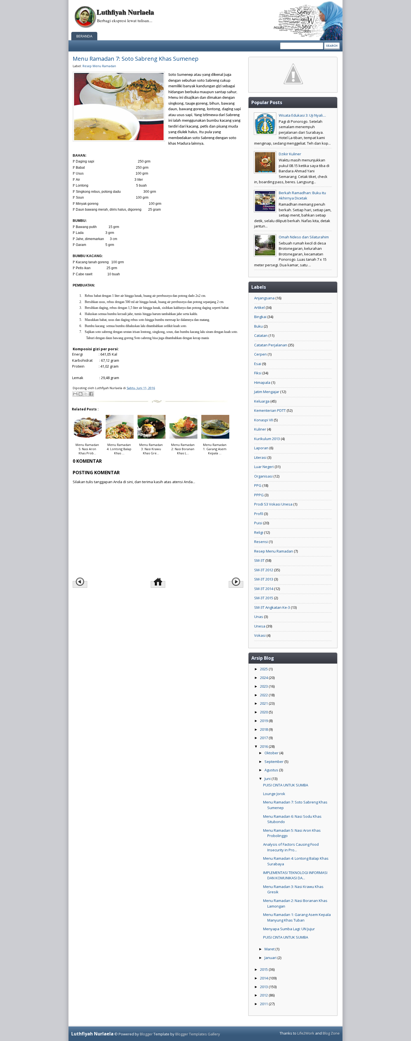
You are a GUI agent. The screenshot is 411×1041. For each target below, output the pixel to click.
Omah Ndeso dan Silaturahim (304, 236)
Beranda (84, 36)
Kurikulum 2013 (267, 438)
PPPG (259, 494)
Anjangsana (264, 297)
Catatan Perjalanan (270, 344)
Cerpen (260, 354)
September (274, 761)
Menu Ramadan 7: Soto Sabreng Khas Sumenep (136, 58)
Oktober (271, 752)
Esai (257, 363)
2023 (264, 686)
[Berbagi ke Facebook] (91, 394)
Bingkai (260, 316)
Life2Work (305, 1033)
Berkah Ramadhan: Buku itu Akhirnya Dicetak (302, 195)
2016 (264, 746)
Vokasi (260, 635)
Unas (258, 616)
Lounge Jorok (274, 793)
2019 (264, 720)
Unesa (259, 626)
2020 (264, 712)
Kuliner (260, 429)
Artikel (259, 307)
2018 (264, 729)
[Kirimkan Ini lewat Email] (75, 394)
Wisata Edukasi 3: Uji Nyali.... (302, 115)
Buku (258, 326)
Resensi (261, 541)
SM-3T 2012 (263, 569)
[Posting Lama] (236, 584)
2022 (264, 694)
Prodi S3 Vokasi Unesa (273, 504)
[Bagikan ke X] (86, 394)
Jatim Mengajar (266, 391)
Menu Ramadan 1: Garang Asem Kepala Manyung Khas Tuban (297, 917)
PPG (257, 485)
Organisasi (263, 476)
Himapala (262, 382)
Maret (269, 948)
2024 (264, 677)
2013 (264, 986)
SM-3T (259, 560)
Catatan (261, 335)
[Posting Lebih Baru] (80, 584)
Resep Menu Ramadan (99, 66)
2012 (264, 995)
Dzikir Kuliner (290, 153)
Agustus (271, 769)
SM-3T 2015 (263, 597)
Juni (267, 778)
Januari (270, 957)
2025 (264, 668)
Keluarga (262, 401)
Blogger (146, 1034)
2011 (264, 1003)
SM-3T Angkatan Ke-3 (272, 607)
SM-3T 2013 (263, 579)
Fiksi (257, 372)
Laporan (261, 447)
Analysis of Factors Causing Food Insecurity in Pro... (291, 847)
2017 (264, 737)
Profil (258, 513)
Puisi (258, 522)
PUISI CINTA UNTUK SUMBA (285, 785)
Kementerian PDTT (270, 410)
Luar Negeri (264, 466)
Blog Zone (331, 1033)
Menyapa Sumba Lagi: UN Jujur (289, 928)
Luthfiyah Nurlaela (125, 12)
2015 (264, 969)
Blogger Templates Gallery (197, 1034)
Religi (258, 532)
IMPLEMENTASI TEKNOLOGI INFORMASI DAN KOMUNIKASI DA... (295, 875)
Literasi (260, 457)
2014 (264, 978)
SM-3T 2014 (263, 588)
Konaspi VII (263, 419)
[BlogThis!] (80, 394)
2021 (264, 703)
